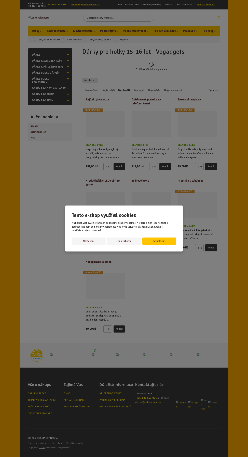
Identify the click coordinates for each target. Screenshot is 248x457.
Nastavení (88, 241)
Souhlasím (159, 241)
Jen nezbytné (124, 241)
